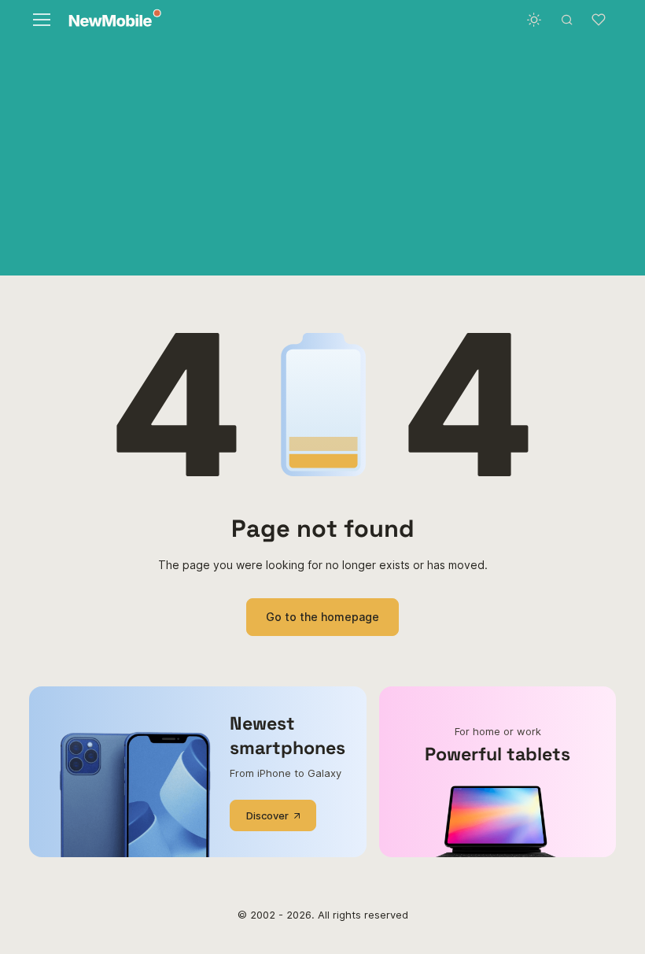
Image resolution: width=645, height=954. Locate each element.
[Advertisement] (322, 157)
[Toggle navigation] (41, 20)
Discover (267, 815)
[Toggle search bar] (567, 19)
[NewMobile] (111, 20)
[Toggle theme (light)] (534, 19)
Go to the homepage (322, 616)
